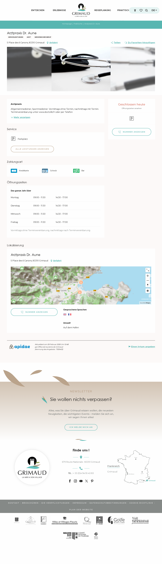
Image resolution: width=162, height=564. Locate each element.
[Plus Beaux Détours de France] (43, 520)
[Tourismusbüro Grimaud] (32, 467)
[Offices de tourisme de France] (96, 535)
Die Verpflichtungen (55, 503)
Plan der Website (81, 510)
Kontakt (13, 503)
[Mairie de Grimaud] (16, 520)
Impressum (79, 503)
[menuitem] (37, 10)
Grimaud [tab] (112, 472)
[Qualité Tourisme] (87, 520)
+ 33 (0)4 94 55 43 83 (81, 473)
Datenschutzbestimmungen (108, 503)
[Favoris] (141, 10)
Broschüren (30, 503)
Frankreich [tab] (113, 466)
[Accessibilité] (135, 10)
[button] (146, 10)
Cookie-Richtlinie (141, 503)
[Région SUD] (76, 535)
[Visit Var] (140, 520)
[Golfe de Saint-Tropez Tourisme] (117, 520)
